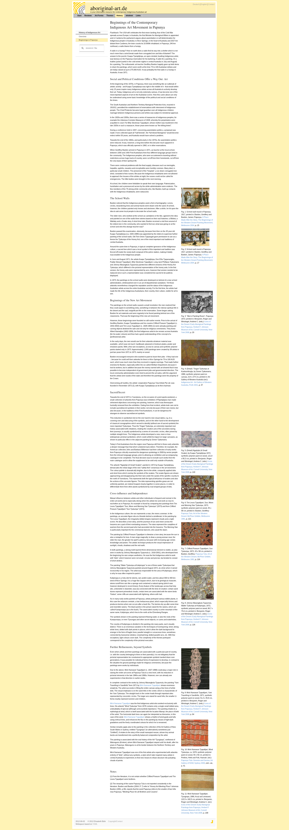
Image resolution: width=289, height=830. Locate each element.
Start (79, 16)
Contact (211, 4)
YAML (95, 824)
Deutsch (196, 4)
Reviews (88, 16)
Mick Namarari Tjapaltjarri (150, 685)
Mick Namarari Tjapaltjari (120, 703)
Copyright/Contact (115, 821)
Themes (109, 16)
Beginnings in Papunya (88, 40)
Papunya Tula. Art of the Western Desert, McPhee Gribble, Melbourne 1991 (195, 516)
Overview (82, 36)
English (204, 4)
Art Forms (99, 16)
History (120, 16)
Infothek (129, 16)
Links (138, 16)
